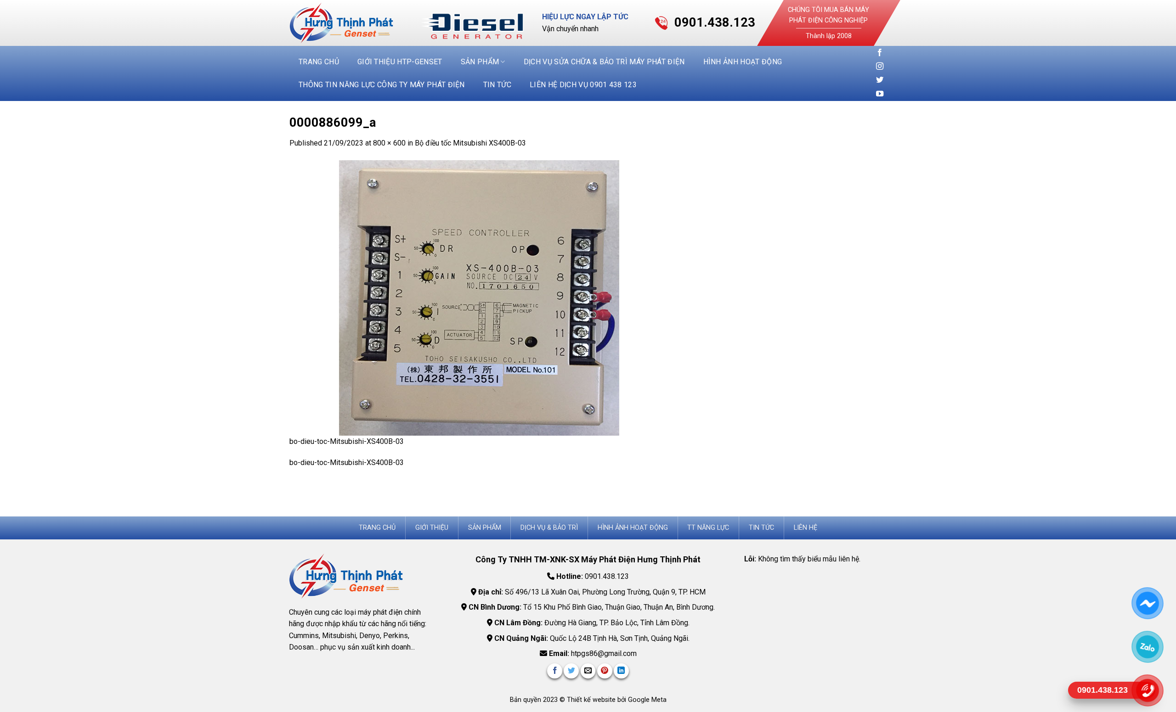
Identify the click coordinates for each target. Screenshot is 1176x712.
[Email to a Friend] (588, 670)
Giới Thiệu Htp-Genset (399, 61)
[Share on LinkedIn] (621, 670)
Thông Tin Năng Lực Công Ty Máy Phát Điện (382, 84)
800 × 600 (389, 143)
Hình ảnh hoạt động (742, 61)
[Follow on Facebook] (880, 53)
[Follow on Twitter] (880, 80)
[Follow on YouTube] (880, 94)
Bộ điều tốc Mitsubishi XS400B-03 (470, 143)
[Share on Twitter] (571, 670)
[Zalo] (1147, 646)
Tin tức (497, 84)
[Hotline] (1147, 690)
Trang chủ (319, 61)
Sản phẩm (480, 61)
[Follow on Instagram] (880, 66)
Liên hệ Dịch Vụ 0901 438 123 (583, 84)
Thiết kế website (592, 700)
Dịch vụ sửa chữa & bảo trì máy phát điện (604, 61)
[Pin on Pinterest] (604, 670)
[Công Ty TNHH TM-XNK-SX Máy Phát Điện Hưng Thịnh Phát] (348, 23)
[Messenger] (1147, 602)
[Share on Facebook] (554, 670)
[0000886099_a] (473, 297)
